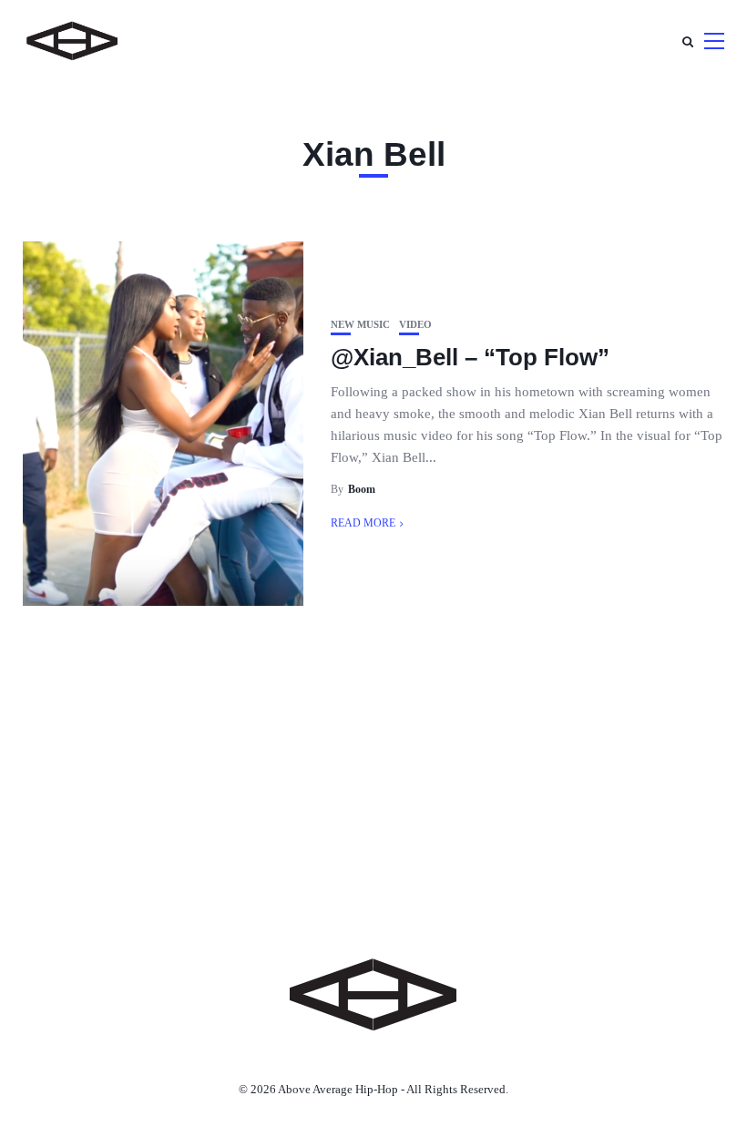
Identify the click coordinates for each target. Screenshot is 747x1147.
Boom (361, 489)
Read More (363, 523)
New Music (360, 325)
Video (415, 325)
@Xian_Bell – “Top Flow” (470, 357)
